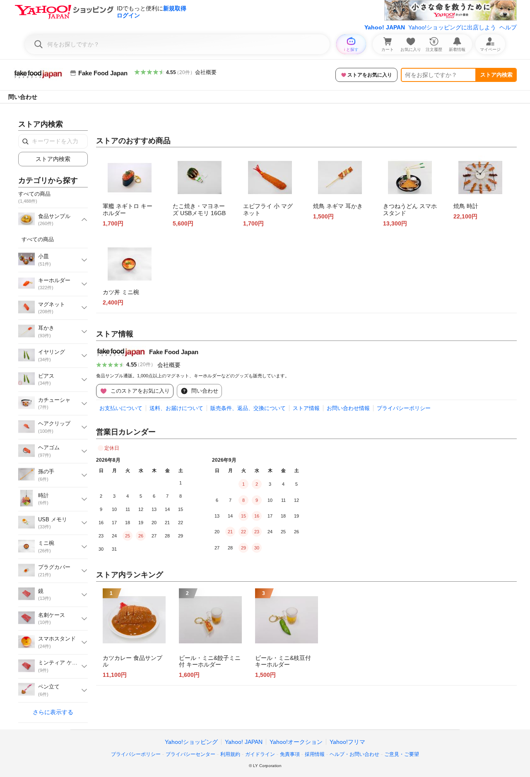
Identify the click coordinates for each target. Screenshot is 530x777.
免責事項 (290, 754)
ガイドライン (260, 754)
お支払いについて (120, 408)
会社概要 (206, 72)
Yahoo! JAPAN (384, 27)
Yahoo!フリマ (347, 742)
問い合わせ (22, 97)
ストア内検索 (496, 75)
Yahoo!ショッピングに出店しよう (452, 27)
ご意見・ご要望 (401, 754)
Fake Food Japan (173, 351)
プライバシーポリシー (404, 408)
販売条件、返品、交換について (248, 408)
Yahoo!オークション (296, 742)
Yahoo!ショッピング (191, 742)
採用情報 (315, 754)
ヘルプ (508, 27)
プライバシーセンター (190, 754)
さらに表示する (53, 712)
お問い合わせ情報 (348, 408)
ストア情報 (306, 408)
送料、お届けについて (176, 408)
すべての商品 (38, 239)
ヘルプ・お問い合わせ (354, 754)
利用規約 (230, 754)
